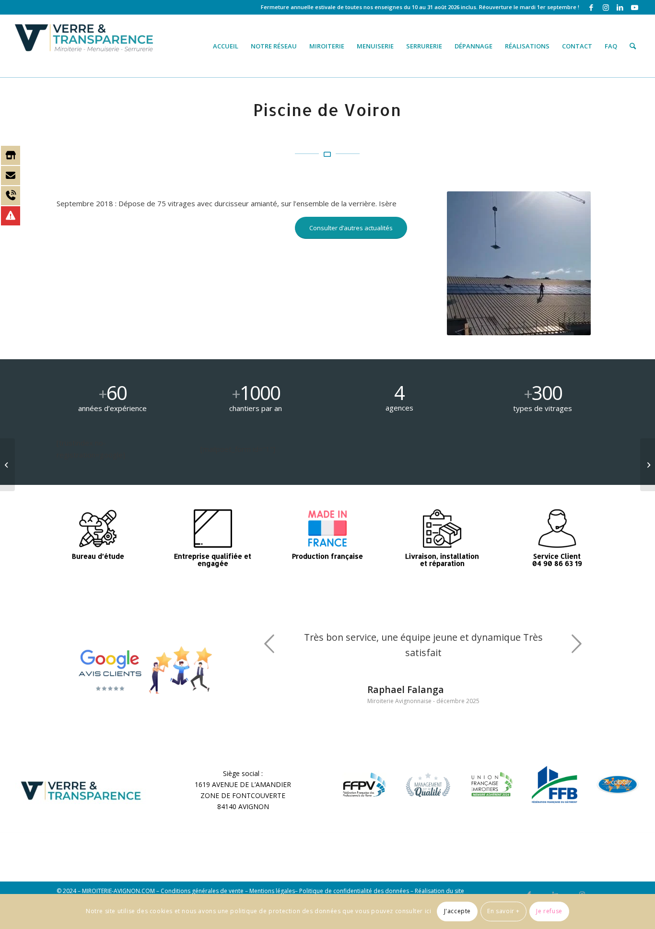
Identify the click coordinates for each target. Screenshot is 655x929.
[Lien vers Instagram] (606, 7)
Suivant (576, 643)
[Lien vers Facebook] (591, 7)
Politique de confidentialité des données (354, 891)
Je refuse (549, 911)
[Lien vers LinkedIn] (620, 7)
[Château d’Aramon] (647, 464)
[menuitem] (226, 46)
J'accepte (457, 911)
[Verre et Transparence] (85, 46)
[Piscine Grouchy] (7, 464)
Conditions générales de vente (202, 891)
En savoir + (503, 911)
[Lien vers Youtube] (635, 7)
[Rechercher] (632, 46)
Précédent (269, 643)
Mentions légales (272, 891)
